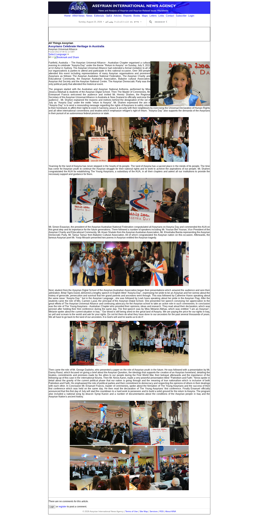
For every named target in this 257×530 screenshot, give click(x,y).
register (62, 506)
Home (67, 15)
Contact (170, 15)
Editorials (99, 15)
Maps (145, 15)
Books (136, 15)
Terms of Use (131, 511)
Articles (118, 15)
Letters (153, 15)
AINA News (78, 15)
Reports (127, 15)
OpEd (109, 15)
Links (161, 15)
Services (154, 511)
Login (191, 15)
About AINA (170, 511)
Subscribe (181, 15)
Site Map (144, 511)
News (89, 15)
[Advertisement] (129, 34)
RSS (161, 511)
